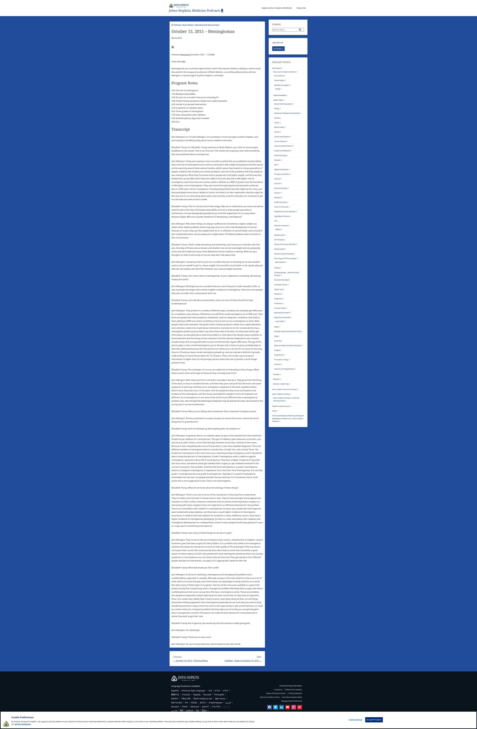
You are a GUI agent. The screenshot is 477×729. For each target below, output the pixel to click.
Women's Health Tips (281, 384)
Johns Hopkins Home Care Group (284, 389)
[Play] (172, 47)
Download (185, 54)
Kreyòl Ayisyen (215, 702)
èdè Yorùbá (176, 702)
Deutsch (175, 706)
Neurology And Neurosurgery (207, 25)
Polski (185, 706)
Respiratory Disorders (282, 317)
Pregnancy (278, 299)
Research (276, 379)
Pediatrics (277, 294)
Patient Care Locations (293, 689)
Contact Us (278, 689)
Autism (276, 122)
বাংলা (186, 702)
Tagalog (196, 694)
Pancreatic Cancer (280, 284)
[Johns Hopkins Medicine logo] (238, 678)
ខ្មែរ (197, 710)
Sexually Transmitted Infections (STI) (287, 331)
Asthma (277, 118)
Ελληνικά (195, 706)
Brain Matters (188, 25)
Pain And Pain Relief (281, 280)
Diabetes (277, 160)
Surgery (277, 350)
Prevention (278, 303)
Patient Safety (279, 80)
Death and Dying (280, 155)
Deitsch (189, 710)
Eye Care (277, 183)
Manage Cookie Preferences (291, 701)
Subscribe (301, 8)
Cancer (276, 132)
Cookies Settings (355, 720)
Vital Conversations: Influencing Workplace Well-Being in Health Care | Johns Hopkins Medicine (288, 418)
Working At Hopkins (281, 85)
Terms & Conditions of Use (270, 697)
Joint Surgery (279, 239)
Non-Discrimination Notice (292, 697)
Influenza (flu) (279, 235)
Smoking (277, 341)
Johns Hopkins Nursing (280, 394)
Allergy (276, 108)
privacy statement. (23, 724)
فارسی (174, 710)
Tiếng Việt (186, 698)
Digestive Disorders (281, 169)
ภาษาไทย (216, 706)
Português (219, 694)
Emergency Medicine (282, 174)
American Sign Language (193, 690)
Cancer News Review (281, 136)
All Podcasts (176, 25)
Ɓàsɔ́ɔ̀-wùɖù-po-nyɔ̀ (203, 698)
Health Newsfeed (279, 95)
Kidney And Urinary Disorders (285, 244)
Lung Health (279, 321)
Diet (275, 165)
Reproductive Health (281, 313)
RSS (183, 61)
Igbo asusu (220, 698)
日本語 (194, 702)
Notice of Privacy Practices (276, 693)
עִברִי (210, 690)
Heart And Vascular (281, 207)
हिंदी (181, 710)
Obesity (277, 268)
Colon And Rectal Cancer (283, 146)
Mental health (279, 249)
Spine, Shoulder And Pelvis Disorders (287, 345)
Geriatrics (277, 197)
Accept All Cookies (374, 720)
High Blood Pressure (281, 216)
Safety (276, 327)
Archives (277, 48)
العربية (228, 702)
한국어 (203, 702)
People (277, 89)
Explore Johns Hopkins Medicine (277, 8)
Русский (207, 694)
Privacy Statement (295, 693)
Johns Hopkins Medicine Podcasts (194, 11)
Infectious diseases (281, 225)
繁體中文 (175, 694)
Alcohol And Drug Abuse (283, 104)
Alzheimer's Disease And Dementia (287, 113)
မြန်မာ (204, 710)
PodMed (276, 374)
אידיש (217, 690)
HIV (275, 221)
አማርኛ (225, 690)
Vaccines (277, 364)
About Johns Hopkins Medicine (284, 72)
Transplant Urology (281, 359)
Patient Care (278, 289)
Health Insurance (280, 202)
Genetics (277, 193)
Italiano (174, 698)
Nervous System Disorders (284, 254)
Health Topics (278, 100)
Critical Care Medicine (282, 150)
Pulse (274, 411)
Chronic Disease (280, 141)
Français (186, 694)
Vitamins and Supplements (284, 369)
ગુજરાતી (205, 706)
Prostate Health (280, 308)
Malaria (278, 229)
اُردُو (225, 706)
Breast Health (279, 127)
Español (175, 690)
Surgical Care (279, 355)
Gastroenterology (280, 188)
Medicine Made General (281, 406)
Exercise (277, 179)
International (279, 76)
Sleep (276, 336)
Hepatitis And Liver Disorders (285, 211)
